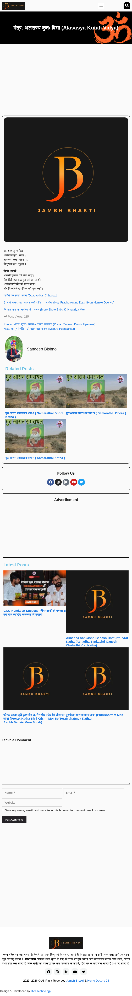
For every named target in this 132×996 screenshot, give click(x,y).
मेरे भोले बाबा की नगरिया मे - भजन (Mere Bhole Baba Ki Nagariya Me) (44, 309)
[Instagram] (58, 482)
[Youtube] (73, 482)
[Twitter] (81, 482)
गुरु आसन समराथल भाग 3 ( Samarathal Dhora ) (96, 413)
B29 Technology (41, 991)
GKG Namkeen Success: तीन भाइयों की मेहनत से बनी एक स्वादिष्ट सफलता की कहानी (34, 612)
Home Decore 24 (98, 980)
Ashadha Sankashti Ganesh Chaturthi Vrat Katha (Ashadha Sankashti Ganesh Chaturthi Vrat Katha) (97, 641)
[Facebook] (50, 482)
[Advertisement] (77, 78)
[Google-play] (66, 482)
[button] (101, 6)
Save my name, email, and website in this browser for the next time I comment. (56, 810)
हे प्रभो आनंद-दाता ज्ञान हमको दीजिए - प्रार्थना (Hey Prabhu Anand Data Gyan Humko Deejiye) (59, 302)
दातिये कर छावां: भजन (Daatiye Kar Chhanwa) (31, 295)
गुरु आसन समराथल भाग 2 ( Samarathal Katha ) (35, 458)
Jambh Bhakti (75, 980)
